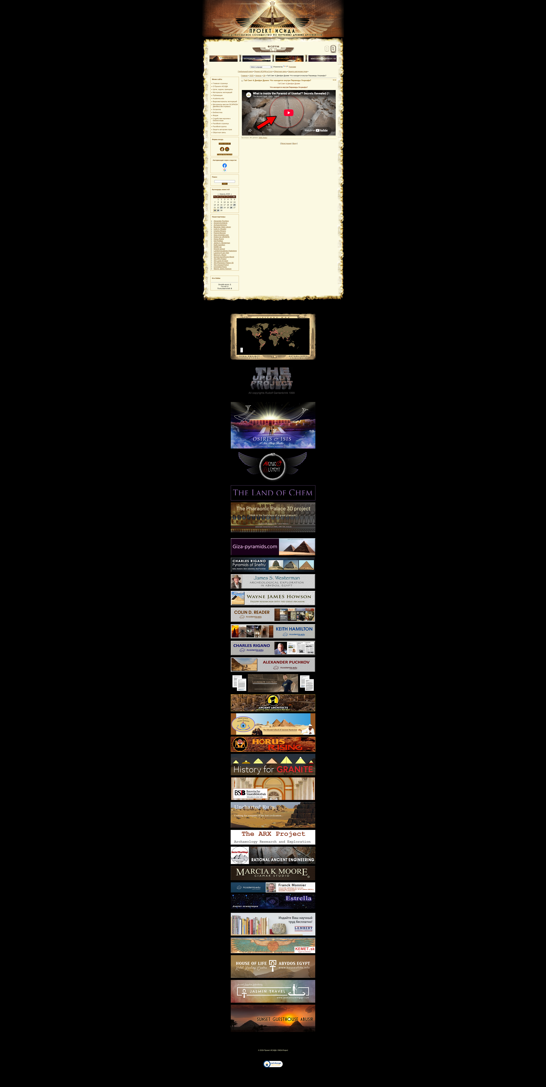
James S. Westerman (222, 243)
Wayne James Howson (222, 269)
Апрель (258, 76)
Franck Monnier (220, 233)
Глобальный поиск (245, 72)
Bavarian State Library (222, 227)
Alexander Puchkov (221, 221)
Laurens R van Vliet (221, 253)
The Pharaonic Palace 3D (224, 263)
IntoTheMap (218, 241)
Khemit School (219, 249)
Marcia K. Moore (220, 255)
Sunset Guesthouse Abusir (224, 257)
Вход (295, 143)
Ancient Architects (220, 223)
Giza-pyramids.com (221, 235)
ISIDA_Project (263, 137)
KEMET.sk (218, 247)
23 (221, 208)
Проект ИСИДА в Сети (263, 72)
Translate (292, 67)
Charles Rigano (220, 231)
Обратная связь (280, 72)
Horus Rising (219, 239)
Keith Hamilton (219, 245)
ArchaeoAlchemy (220, 225)
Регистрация (286, 143)
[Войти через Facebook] (222, 149)
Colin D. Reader (220, 229)
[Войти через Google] (227, 149)
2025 (252, 76)
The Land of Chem (221, 261)
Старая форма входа (224, 154)
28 (215, 210)
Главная (244, 76)
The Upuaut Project (221, 265)
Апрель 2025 (225, 194)
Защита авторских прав (297, 72)
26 (231, 208)
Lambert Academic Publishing (225, 251)
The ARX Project (220, 259)
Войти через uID (225, 143)
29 (218, 210)
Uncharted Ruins (220, 267)
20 (234, 205)
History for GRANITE (221, 237)
